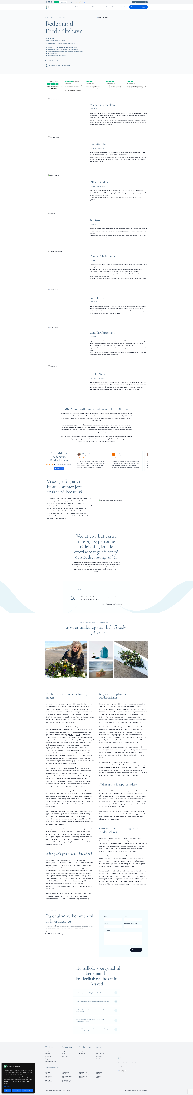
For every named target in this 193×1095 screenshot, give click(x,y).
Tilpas (7, 1090)
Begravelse (48, 1053)
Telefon (106, 923)
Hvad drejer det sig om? (130, 923)
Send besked (136, 950)
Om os (108, 7)
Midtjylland (82, 1053)
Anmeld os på (58, 468)
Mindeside (65, 1056)
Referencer (99, 1056)
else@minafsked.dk (124, 1067)
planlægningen (104, 793)
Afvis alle (16, 1090)
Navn (105, 916)
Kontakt (123, 7)
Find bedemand (79, 7)
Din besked (107, 930)
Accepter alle (27, 1090)
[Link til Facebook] (49, 2)
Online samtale (116, 7)
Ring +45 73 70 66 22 (139, 2)
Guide (64, 1053)
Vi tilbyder (100, 7)
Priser (93, 7)
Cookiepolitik (135, 1090)
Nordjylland (82, 1051)
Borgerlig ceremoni (50, 1059)
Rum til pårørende (136, 7)
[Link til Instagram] (46, 2)
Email (125, 916)
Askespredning (49, 1051)
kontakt (133, 811)
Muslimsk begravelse (50, 1061)
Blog (63, 1051)
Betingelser (128, 1090)
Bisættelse (48, 1056)
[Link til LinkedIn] (52, 2)
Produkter (88, 7)
